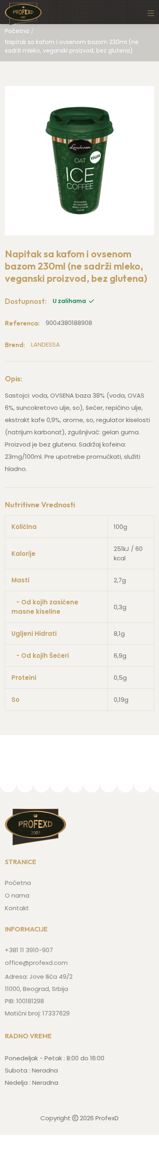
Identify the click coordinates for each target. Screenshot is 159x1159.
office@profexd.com (36, 962)
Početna (17, 31)
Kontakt (17, 908)
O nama (17, 895)
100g (120, 526)
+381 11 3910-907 (29, 950)
